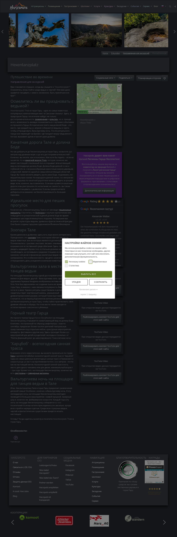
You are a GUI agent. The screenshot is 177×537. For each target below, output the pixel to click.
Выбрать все (88, 274)
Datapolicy (92, 294)
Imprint (83, 294)
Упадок (76, 282)
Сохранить (100, 282)
